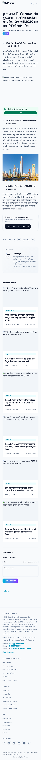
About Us (6, 690)
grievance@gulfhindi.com (21, 648)
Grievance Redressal (10, 708)
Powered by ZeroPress (20, 757)
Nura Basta (32, 539)
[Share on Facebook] (19, 239)
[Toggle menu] (36, 3)
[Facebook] (14, 743)
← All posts (6, 591)
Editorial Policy (8, 662)
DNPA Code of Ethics (10, 680)
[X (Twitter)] (4, 743)
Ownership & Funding (10, 701)
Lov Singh (6, 30)
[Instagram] (9, 743)
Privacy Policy (7, 718)
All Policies (6, 729)
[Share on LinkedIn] (24, 239)
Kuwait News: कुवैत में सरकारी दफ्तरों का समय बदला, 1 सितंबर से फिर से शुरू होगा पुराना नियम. (20, 446)
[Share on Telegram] (28, 239)
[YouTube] (19, 743)
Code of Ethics (8, 666)
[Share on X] (14, 239)
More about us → (9, 652)
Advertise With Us (9, 705)
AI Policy (5, 677)
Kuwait (6, 33)
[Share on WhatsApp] (10, 239)
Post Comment (10, 580)
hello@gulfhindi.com (16, 644)
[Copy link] (33, 239)
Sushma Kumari (31, 366)
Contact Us (6, 694)
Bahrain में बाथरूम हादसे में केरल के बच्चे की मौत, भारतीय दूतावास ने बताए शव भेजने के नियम (20, 532)
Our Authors (7, 698)
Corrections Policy (9, 673)
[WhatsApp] (28, 743)
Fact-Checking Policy (10, 669)
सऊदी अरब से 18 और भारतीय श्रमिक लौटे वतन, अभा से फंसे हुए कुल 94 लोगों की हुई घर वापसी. (20, 317)
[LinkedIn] (24, 743)
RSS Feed (6, 733)
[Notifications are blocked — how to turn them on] (32, 3)
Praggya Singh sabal (29, 324)
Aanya (34, 495)
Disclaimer (6, 726)
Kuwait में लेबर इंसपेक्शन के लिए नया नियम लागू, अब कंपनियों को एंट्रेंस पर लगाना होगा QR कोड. (20, 402)
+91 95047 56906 (14, 646)
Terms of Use (7, 722)
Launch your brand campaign (18, 226)
